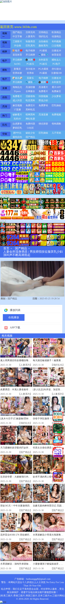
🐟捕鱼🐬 (43, 55)
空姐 (4, 134)
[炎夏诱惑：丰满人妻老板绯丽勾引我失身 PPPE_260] (16, 377)
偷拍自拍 (17, 137)
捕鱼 (4, 70)
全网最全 (30, 91)
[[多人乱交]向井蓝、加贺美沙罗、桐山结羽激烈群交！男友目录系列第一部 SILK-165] (49, 377)
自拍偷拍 (43, 41)
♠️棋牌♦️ (30, 60)
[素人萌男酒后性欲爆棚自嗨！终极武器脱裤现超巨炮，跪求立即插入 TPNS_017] (16, 348)
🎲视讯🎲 (17, 78)
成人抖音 (17, 100)
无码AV (17, 119)
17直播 (17, 109)
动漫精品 (56, 36)
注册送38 (56, 50)
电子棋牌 (30, 50)
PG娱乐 (30, 64)
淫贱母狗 (30, 96)
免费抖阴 (30, 123)
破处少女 (30, 133)
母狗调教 (56, 123)
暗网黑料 (30, 114)
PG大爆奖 (43, 69)
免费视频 (56, 114)
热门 (4, 115)
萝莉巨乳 (17, 128)
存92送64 (56, 69)
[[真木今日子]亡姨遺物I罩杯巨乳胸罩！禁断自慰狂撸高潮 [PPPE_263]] (16, 406)
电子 (4, 61)
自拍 (4, 97)
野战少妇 (43, 100)
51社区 (30, 128)
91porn (17, 91)
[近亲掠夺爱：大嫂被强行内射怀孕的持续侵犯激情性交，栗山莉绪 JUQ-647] (16, 464)
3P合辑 (17, 45)
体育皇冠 (56, 55)
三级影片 (17, 41)
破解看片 (17, 114)
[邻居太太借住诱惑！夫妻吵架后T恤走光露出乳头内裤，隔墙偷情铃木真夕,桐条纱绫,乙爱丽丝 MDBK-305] (49, 435)
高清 (4, 106)
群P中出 (17, 133)
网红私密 (30, 119)
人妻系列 (30, 36)
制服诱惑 (30, 41)
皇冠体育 (17, 55)
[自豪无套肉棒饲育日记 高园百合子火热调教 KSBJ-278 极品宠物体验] (49, 493)
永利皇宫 (43, 60)
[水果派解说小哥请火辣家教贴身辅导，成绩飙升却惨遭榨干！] (49, 522)
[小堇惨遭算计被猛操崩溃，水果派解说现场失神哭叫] (49, 551)
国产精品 (17, 32)
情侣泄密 (43, 123)
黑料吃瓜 (30, 109)
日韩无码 (30, 32)
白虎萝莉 (17, 123)
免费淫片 (30, 105)
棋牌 (4, 51)
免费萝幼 (43, 105)
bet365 (17, 64)
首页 (6, 248)
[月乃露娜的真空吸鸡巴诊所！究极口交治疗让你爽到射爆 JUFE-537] (16, 435)
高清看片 (43, 87)
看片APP (56, 87)
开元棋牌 (30, 55)
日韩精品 (43, 32)
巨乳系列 (30, 45)
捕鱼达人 (56, 60)
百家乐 (30, 78)
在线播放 (13, 317)
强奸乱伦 (43, 36)
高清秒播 (30, 87)
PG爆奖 (43, 50)
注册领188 (56, 73)
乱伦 (4, 124)
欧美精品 (56, 32)
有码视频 (56, 41)
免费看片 (43, 91)
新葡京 (17, 69)
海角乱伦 (17, 87)
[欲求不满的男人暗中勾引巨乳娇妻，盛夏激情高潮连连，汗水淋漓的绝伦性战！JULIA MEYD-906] (49, 464)
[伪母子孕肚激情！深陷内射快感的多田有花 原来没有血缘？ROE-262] (49, 406)
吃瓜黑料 (30, 100)
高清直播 (43, 114)
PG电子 (56, 64)
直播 (4, 88)
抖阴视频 (43, 96)
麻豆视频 (17, 105)
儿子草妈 (56, 133)
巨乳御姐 (56, 105)
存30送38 (30, 69)
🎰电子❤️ (17, 50)
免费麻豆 (56, 91)
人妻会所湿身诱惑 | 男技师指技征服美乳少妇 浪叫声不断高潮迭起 (33, 253)
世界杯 (30, 73)
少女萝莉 (56, 96)
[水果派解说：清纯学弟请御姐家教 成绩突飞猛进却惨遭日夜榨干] (16, 551)
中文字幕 (17, 36)
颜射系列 (43, 45)
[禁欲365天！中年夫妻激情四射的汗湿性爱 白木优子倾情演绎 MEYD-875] (16, 493)
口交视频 (56, 45)
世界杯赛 (17, 73)
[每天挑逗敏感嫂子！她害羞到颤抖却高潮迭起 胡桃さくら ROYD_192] (49, 348)
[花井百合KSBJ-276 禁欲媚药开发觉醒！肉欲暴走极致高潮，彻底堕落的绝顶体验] (16, 522)
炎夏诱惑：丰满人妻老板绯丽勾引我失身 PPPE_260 (26, 389)
